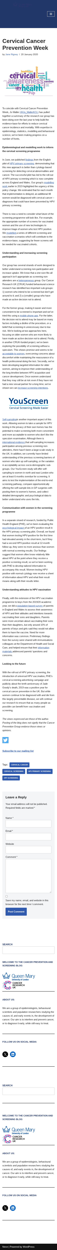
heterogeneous (27, 280)
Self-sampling (9, 419)
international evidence (13, 442)
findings (29, 159)
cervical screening (14, 771)
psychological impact (13, 527)
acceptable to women (13, 353)
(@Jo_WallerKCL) (29, 112)
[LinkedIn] (13, 1054)
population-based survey (30, 605)
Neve (5, 1246)
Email (9, 831)
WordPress (29, 1246)
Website (10, 844)
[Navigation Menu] (51, 14)
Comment (11, 857)
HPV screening (11, 778)
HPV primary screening (22, 163)
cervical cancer (19, 765)
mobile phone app (29, 315)
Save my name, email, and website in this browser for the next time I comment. (27, 902)
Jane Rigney (11, 54)
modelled (11, 233)
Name (9, 818)
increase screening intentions (33, 388)
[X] (5, 1054)
